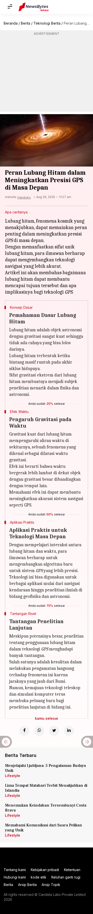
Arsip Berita (27, 884)
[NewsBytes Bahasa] (34, 7)
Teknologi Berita (47, 23)
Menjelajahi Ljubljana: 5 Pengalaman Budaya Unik (45, 768)
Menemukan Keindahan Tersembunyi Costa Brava (45, 808)
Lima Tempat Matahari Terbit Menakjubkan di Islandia (46, 788)
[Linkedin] (69, 731)
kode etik (38, 877)
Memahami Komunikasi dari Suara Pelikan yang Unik (43, 828)
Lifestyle (12, 776)
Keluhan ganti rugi (65, 877)
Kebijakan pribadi (45, 870)
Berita (25, 23)
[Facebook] (24, 731)
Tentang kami (15, 870)
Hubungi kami (15, 877)
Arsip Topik (51, 884)
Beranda (11, 23)
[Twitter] (54, 731)
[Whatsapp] (39, 731)
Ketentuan (72, 870)
